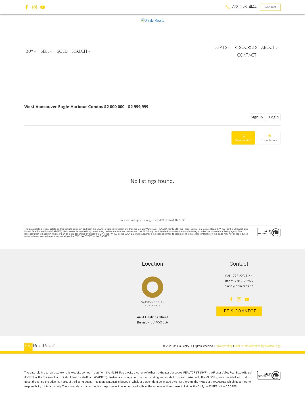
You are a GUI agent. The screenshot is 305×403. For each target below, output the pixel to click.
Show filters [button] (269, 140)
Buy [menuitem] (29, 52)
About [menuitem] (268, 48)
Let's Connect (239, 311)
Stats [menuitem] (221, 48)
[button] (241, 7)
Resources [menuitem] (245, 48)
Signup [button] (257, 117)
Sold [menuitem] (62, 52)
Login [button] (274, 117)
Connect (270, 7)
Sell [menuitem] (45, 52)
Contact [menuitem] (247, 55)
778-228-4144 (244, 7)
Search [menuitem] (79, 52)
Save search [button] (243, 140)
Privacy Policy (224, 346)
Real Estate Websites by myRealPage (257, 346)
